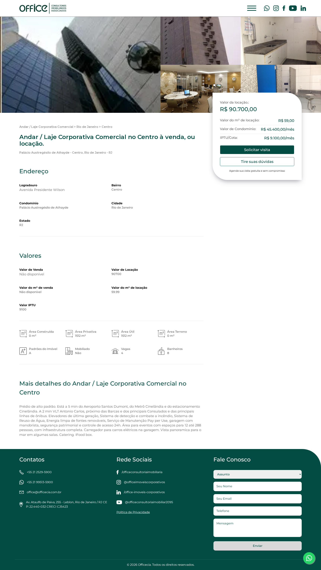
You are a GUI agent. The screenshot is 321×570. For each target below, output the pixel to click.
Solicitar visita (257, 150)
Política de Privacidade (133, 512)
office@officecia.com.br (44, 492)
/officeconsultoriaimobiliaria (142, 472)
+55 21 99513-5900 (40, 482)
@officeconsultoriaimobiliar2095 (149, 502)
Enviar (257, 546)
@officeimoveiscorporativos (144, 482)
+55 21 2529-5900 (39, 472)
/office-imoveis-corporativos (144, 492)
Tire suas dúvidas (257, 161)
